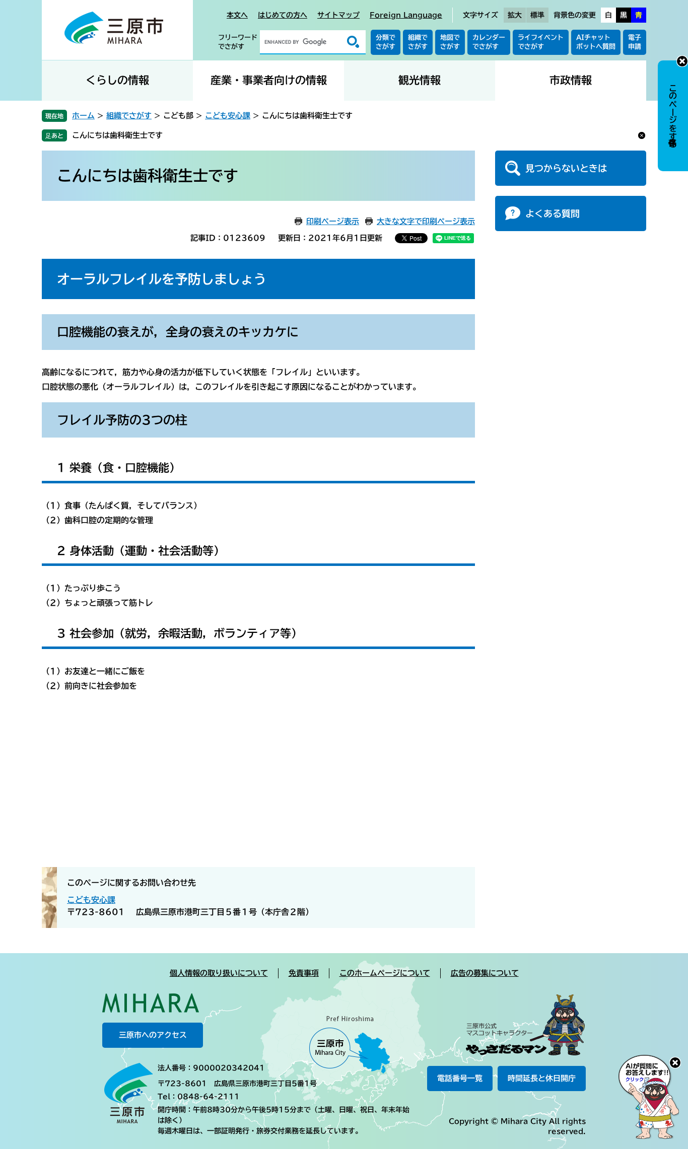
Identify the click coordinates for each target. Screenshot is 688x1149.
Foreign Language (406, 15)
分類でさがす (385, 42)
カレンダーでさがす (488, 42)
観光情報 (419, 80)
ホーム (83, 115)
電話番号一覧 (460, 1078)
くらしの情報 (117, 80)
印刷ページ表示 (332, 221)
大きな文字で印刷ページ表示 (426, 221)
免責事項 (304, 973)
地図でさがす (450, 42)
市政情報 (570, 80)
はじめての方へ (282, 15)
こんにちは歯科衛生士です (117, 135)
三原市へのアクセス (153, 1035)
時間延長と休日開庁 (542, 1078)
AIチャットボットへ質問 (595, 42)
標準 (537, 15)
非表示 (682, 61)
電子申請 (634, 42)
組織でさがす (418, 42)
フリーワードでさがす (237, 42)
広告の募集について (485, 973)
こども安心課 (227, 115)
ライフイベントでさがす (541, 42)
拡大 (515, 15)
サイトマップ (338, 15)
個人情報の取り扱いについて (219, 973)
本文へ (237, 15)
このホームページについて (384, 973)
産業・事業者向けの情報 (269, 80)
